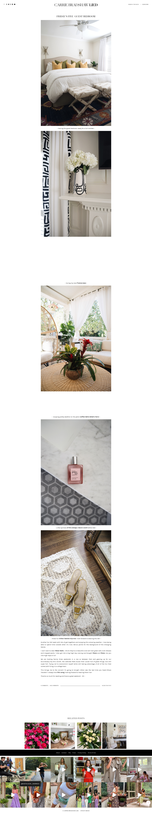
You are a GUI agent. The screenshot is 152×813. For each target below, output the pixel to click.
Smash (87, 810)
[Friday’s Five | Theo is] (63, 748)
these (95, 653)
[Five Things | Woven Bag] (114, 748)
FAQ (69, 752)
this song (60, 672)
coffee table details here (89, 417)
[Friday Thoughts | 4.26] (37, 748)
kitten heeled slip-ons (67, 638)
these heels (59, 651)
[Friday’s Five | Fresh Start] (89, 748)
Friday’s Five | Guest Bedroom (76, 16)
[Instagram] (23, 780)
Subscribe (145, 4)
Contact (64, 752)
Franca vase (81, 283)
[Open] (12, 769)
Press (74, 752)
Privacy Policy (82, 752)
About (58, 752)
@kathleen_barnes (30, 784)
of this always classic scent (77, 528)
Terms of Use (92, 752)
